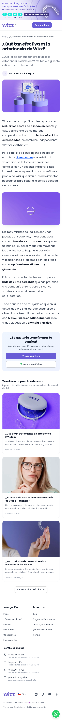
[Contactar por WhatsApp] (56, 714)
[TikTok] (43, 694)
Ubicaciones (9, 634)
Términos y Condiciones (14, 707)
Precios (7, 624)
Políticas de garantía (36, 707)
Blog (4, 36)
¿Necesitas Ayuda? (42, 629)
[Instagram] (36, 694)
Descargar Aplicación (43, 624)
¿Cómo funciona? (12, 619)
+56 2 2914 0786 (16, 669)
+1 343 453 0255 (16, 654)
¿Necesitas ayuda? (17, 677)
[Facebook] (57, 694)
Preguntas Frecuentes (44, 619)
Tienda (36, 634)
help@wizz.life (15, 662)
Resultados (8, 629)
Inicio (6, 614)
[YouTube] (50, 694)
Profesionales (10, 640)
